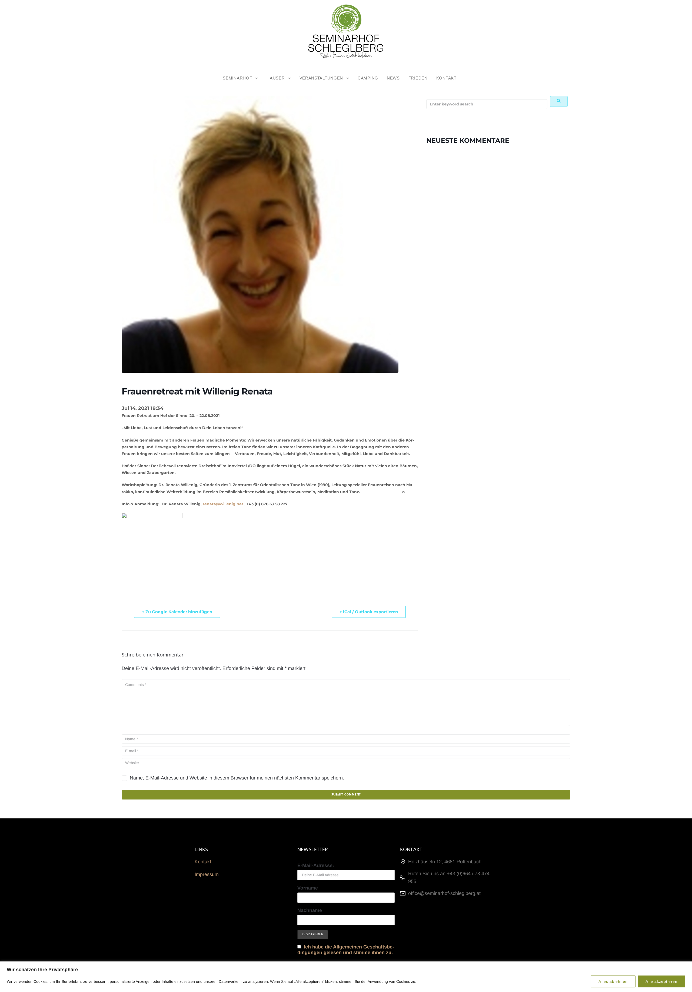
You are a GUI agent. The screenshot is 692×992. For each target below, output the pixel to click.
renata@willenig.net (223, 504)
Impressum (207, 874)
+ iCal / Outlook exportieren (369, 611)
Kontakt (203, 861)
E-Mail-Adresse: (315, 865)
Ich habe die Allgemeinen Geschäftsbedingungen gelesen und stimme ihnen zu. (345, 949)
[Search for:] (486, 104)
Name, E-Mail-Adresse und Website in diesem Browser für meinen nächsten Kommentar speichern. (237, 778)
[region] (346, 976)
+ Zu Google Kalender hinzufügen (177, 611)
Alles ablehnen (613, 981)
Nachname (309, 910)
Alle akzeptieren (661, 981)
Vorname (307, 888)
